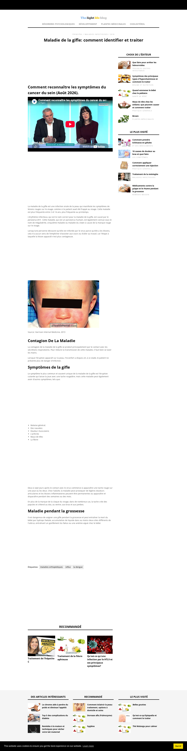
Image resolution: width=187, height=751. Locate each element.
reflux (68, 567)
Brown (135, 116)
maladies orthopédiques (51, 567)
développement (88, 24)
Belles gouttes (139, 704)
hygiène (91, 726)
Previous (23, 643)
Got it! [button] (178, 746)
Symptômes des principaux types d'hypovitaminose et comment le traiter (145, 79)
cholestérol (137, 24)
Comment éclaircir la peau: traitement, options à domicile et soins (100, 707)
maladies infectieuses (96, 34)
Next (117, 643)
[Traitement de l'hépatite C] (41, 646)
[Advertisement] (70, 63)
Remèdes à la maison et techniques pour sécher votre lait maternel (53, 729)
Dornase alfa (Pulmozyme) (99, 715)
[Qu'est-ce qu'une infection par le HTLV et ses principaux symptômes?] (101, 645)
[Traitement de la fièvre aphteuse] (71, 645)
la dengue (78, 567)
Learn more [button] (88, 746)
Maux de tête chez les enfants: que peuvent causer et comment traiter (145, 104)
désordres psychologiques (58, 24)
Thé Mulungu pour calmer (145, 726)
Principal (78, 34)
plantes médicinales (113, 24)
